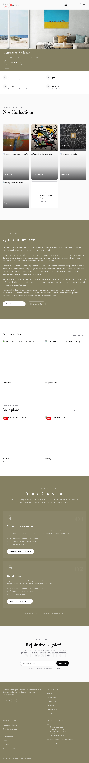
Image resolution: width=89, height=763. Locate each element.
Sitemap (6, 745)
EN (69, 5)
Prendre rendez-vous (14, 304)
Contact (50, 713)
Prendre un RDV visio (18, 601)
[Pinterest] (15, 700)
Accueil (50, 694)
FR (66, 5)
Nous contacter (36, 304)
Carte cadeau (8, 737)
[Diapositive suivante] (85, 29)
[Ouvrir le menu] (84, 5)
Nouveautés (51, 702)
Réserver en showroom (19, 551)
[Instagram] (5, 700)
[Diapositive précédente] (4, 29)
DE (76, 5)
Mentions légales (9, 749)
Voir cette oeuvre (14, 62)
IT (79, 5)
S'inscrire (62, 663)
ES (72, 5)
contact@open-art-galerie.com (62, 740)
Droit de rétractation (10, 729)
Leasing (6, 733)
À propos (6, 741)
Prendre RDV (52, 709)
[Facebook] (10, 700)
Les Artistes (51, 698)
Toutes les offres (80, 411)
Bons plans (51, 705)
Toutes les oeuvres (79, 335)
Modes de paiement (10, 725)
